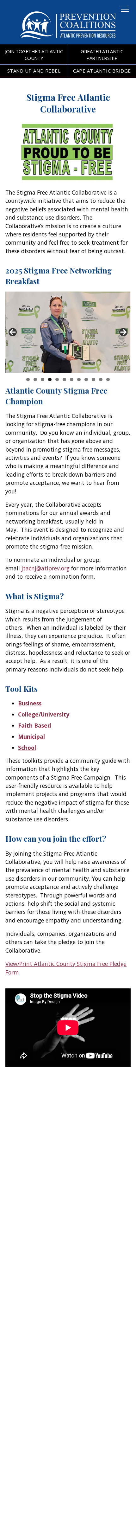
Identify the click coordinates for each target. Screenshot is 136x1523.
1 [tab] (28, 379)
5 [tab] (57, 379)
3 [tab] (42, 379)
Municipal (31, 736)
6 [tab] (64, 379)
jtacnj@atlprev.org (46, 568)
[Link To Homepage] (68, 40)
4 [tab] (50, 379)
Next (123, 332)
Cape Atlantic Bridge (102, 70)
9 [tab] (86, 379)
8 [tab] (79, 379)
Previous (13, 332)
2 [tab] (35, 379)
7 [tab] (71, 379)
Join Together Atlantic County (34, 54)
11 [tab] (100, 379)
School (27, 747)
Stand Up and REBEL (33, 70)
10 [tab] (93, 379)
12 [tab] (108, 379)
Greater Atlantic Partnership (102, 54)
